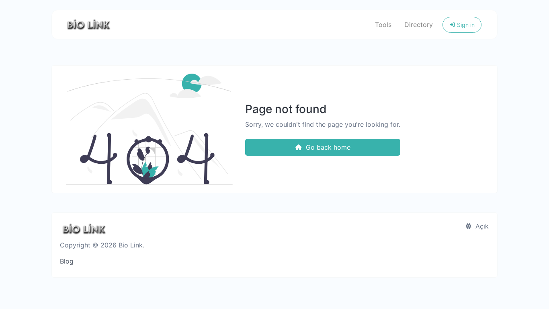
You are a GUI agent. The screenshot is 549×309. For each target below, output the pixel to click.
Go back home (327, 147)
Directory (418, 25)
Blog (67, 261)
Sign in (465, 24)
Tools (383, 25)
